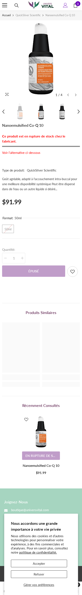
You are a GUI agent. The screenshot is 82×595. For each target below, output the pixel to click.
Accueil (6, 15)
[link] (21, 377)
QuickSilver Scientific (28, 15)
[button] (68, 95)
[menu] (4, 5)
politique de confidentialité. (38, 552)
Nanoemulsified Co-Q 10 (41, 465)
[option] (41, 59)
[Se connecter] (65, 5)
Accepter (39, 563)
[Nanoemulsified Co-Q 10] (41, 432)
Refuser (39, 574)
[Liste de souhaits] (72, 271)
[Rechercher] (16, 5)
